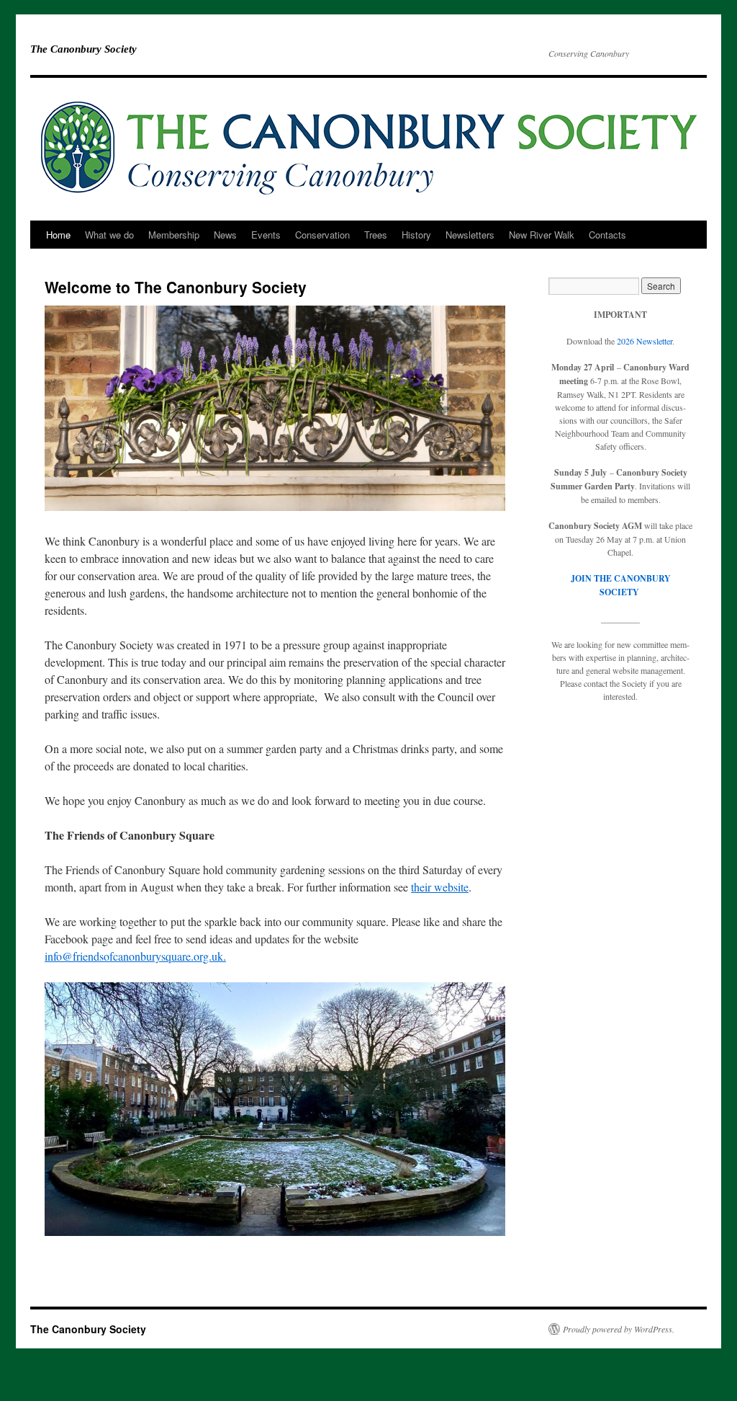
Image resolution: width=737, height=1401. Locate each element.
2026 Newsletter (644, 341)
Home (58, 234)
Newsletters (470, 234)
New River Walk (541, 234)
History (416, 234)
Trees (375, 234)
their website (440, 886)
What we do (109, 234)
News (225, 234)
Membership (173, 234)
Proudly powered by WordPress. (618, 1329)
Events (266, 234)
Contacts (607, 234)
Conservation (322, 234)
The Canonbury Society (83, 49)
